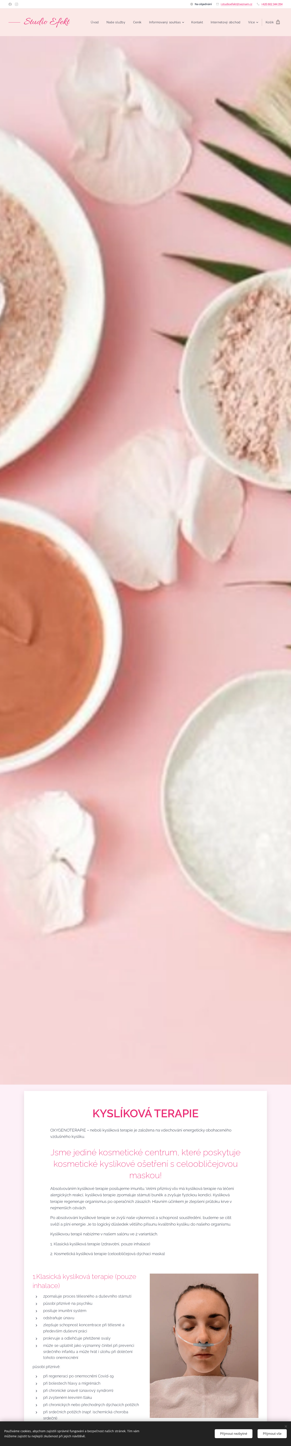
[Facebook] (10, 4)
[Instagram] (16, 4)
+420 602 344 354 (271, 4)
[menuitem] (95, 22)
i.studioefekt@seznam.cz (236, 4)
